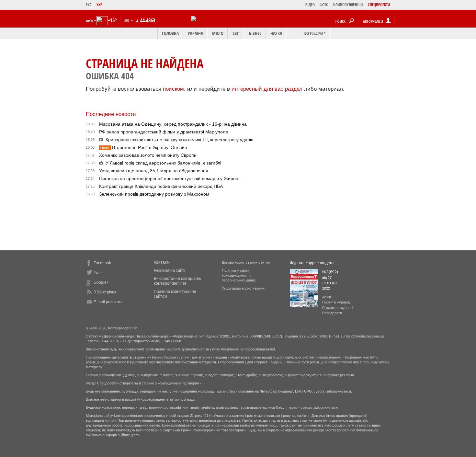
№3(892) (330, 272)
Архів (326, 297)
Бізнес (255, 33)
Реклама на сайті (169, 270)
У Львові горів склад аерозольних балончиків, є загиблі (163, 163)
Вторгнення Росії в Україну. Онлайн (143, 147)
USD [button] (127, 20)
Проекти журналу (336, 302)
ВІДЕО (310, 4)
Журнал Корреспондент (312, 263)
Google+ (101, 282)
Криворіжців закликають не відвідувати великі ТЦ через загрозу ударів (179, 139)
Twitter (99, 272)
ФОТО (324, 4)
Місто (217, 33)
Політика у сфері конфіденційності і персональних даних (239, 275)
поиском (173, 89)
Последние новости (111, 114)
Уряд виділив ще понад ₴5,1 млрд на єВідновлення (153, 170)
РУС (89, 4)
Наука (276, 33)
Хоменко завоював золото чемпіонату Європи (148, 155)
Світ (236, 33)
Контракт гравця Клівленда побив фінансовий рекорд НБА (161, 186)
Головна (170, 33)
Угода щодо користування (243, 288)
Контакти (162, 262)
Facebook (102, 263)
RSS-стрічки (105, 292)
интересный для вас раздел (267, 89)
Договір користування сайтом (246, 262)
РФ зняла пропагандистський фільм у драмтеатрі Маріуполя (163, 131)
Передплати (332, 313)
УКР (99, 4)
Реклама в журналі (337, 308)
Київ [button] (89, 20)
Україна (195, 33)
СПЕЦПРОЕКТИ (379, 4)
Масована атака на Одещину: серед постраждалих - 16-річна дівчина (173, 124)
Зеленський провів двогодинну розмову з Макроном (154, 194)
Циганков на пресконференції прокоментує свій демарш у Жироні (169, 178)
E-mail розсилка (108, 302)
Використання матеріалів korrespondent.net (177, 281)
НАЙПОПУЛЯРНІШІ (348, 4)
